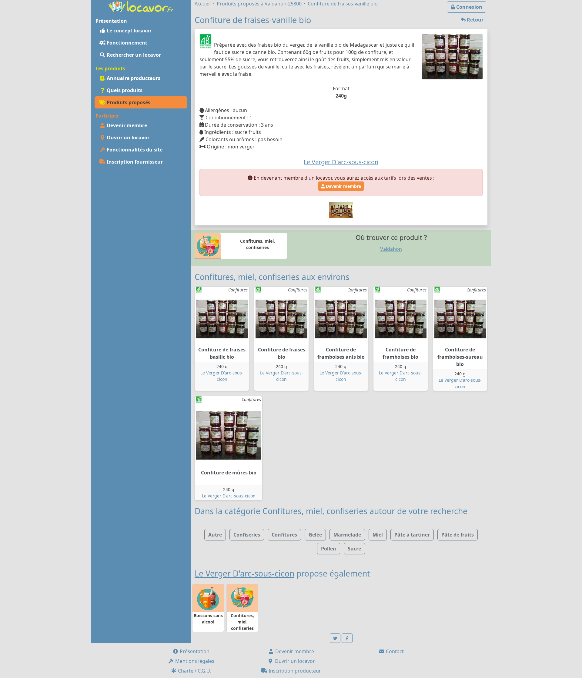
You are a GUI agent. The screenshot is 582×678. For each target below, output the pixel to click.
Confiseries (246, 534)
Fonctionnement (126, 42)
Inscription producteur (294, 670)
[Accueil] (141, 6)
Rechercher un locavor (133, 55)
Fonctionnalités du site (133, 149)
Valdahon (391, 249)
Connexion (468, 7)
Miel (378, 534)
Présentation (194, 651)
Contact (394, 651)
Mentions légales (194, 661)
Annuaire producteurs (132, 78)
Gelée (315, 534)
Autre (215, 534)
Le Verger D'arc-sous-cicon (229, 496)
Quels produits (123, 90)
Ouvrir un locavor (127, 137)
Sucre (354, 548)
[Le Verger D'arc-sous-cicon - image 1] (341, 209)
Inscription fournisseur (134, 161)
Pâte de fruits (457, 534)
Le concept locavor (128, 30)
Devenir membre (126, 125)
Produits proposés (127, 102)
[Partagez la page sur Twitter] (335, 638)
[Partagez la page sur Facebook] (347, 638)
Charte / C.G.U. (194, 670)
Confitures (284, 534)
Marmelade (347, 534)
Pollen (328, 548)
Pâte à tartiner (412, 534)
